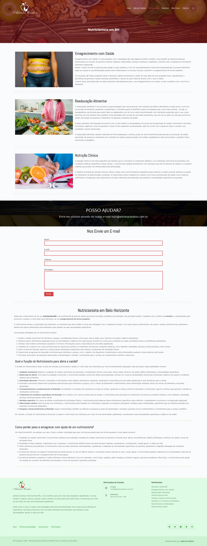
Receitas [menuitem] (165, 8)
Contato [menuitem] (185, 8)
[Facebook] (169, 527)
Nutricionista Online (159, 507)
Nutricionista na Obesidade (162, 504)
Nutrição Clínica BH (159, 487)
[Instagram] (181, 527)
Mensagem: (48, 270)
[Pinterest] (186, 527)
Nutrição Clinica (86, 155)
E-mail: (47, 249)
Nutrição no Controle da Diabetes (165, 501)
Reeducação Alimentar (91, 101)
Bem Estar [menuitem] (175, 8)
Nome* (47, 239)
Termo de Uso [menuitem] (43, 527)
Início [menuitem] (129, 8)
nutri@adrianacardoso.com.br (122, 489)
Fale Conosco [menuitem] (56, 527)
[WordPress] (192, 527)
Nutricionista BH (34, 496)
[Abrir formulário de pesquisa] (193, 8)
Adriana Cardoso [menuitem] (140, 8)
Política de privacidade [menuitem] (27, 527)
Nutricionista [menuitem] (154, 8)
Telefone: (48, 259)
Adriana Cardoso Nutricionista (163, 498)
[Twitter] (175, 527)
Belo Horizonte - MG (118, 497)
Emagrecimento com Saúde (94, 53)
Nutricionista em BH (159, 495)
